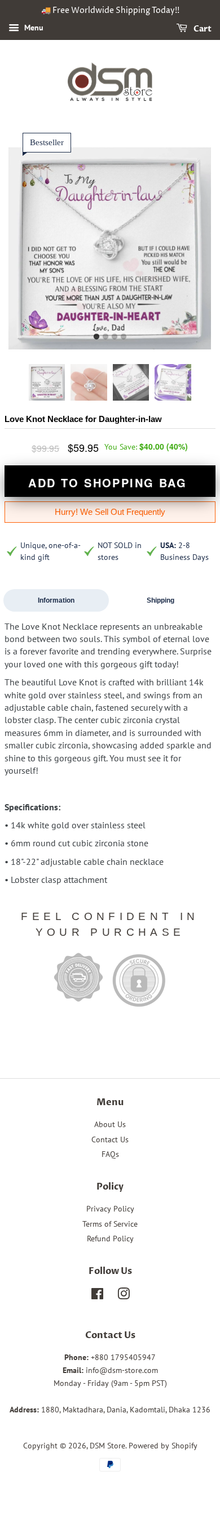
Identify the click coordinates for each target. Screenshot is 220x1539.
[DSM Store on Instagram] (123, 1296)
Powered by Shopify (163, 1446)
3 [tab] (114, 337)
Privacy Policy (110, 1209)
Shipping (160, 600)
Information (56, 600)
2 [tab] (105, 337)
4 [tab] (123, 337)
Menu (32, 28)
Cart (202, 29)
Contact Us (110, 1139)
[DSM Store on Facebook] (97, 1296)
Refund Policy (110, 1238)
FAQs (110, 1154)
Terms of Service (110, 1224)
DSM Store (107, 1446)
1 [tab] (96, 337)
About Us (110, 1124)
